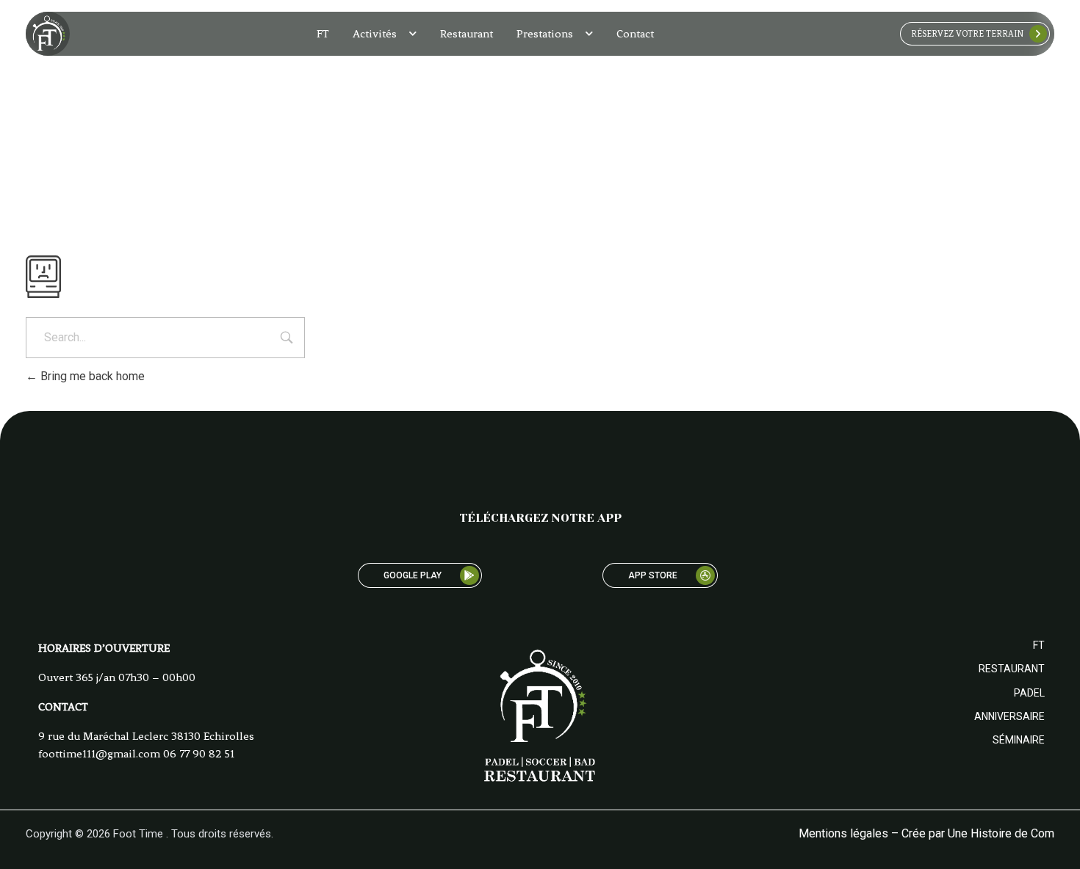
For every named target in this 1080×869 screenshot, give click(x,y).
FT (323, 33)
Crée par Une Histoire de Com (977, 833)
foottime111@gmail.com (99, 753)
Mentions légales (843, 833)
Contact (635, 33)
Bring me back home (91, 376)
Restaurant (466, 33)
